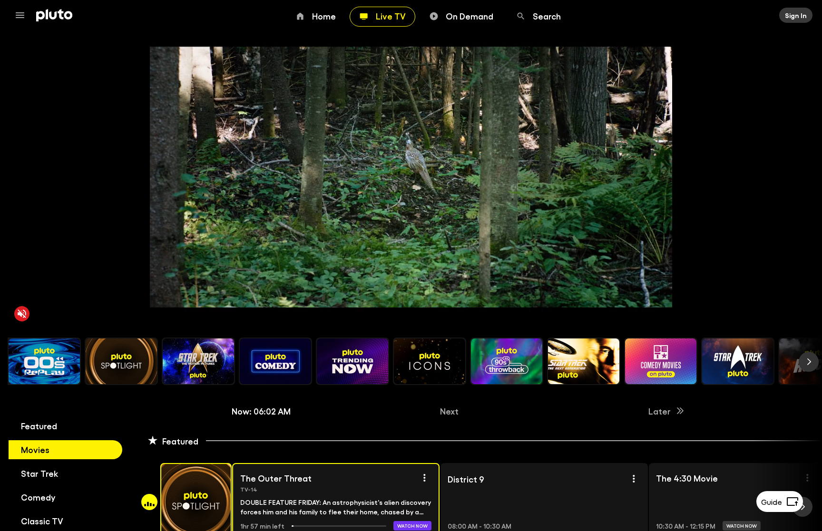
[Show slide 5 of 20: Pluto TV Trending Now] (352, 361)
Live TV (391, 15)
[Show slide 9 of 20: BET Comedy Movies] (660, 361)
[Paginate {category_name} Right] (809, 362)
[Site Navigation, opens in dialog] (23, 15)
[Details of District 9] (633, 478)
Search (547, 15)
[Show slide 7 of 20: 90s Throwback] (506, 361)
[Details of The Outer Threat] (424, 478)
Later (659, 410)
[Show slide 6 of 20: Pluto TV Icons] (429, 361)
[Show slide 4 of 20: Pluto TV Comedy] (275, 361)
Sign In (796, 15)
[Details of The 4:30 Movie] (807, 478)
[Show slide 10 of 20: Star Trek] (737, 361)
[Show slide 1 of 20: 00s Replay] (44, 361)
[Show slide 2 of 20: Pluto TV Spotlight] (121, 361)
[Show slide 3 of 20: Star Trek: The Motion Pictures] (198, 361)
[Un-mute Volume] (21, 313)
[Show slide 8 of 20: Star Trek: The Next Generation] (583, 361)
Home (324, 15)
